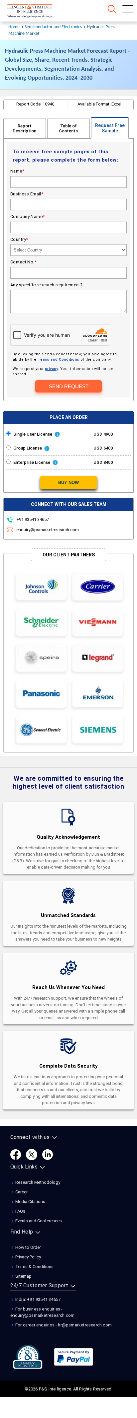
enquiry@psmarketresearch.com (47, 529)
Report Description (24, 128)
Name (17, 171)
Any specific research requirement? (46, 284)
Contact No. (23, 261)
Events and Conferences (38, 1220)
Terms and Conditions (58, 359)
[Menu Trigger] (128, 9)
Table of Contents (68, 128)
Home (14, 27)
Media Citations (29, 1201)
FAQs (19, 1211)
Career (21, 1191)
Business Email (26, 193)
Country (19, 239)
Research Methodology (37, 1182)
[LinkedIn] (47, 1154)
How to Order (27, 1247)
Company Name (27, 216)
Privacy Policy (27, 1256)
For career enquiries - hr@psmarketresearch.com (63, 1324)
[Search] (112, 9)
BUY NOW (68, 482)
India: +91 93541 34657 (37, 1299)
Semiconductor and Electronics (53, 27)
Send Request (68, 386)
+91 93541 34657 (32, 519)
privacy (51, 369)
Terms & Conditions (34, 1266)
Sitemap (23, 1276)
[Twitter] (31, 1154)
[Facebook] (15, 1154)
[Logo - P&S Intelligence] (38, 11)
